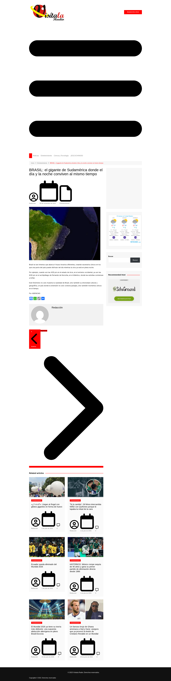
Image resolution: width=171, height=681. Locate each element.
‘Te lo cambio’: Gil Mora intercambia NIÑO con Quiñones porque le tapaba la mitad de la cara (85, 506)
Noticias (36, 155)
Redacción (32, 203)
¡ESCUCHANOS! (77, 155)
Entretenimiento (46, 155)
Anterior (33, 346)
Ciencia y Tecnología (61, 155)
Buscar (110, 256)
